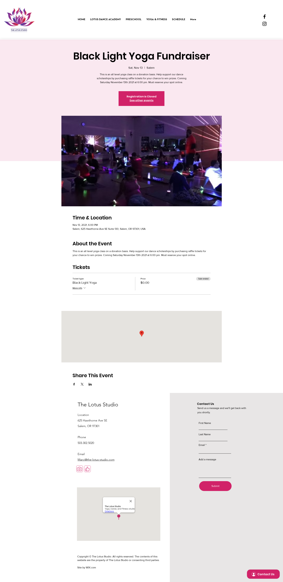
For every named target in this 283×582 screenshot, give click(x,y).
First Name (205, 423)
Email (202, 445)
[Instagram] (264, 24)
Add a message (207, 459)
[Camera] (79, 469)
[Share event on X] (82, 384)
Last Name (205, 434)
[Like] (87, 469)
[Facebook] (264, 16)
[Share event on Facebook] (74, 384)
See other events (141, 100)
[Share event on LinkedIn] (90, 384)
